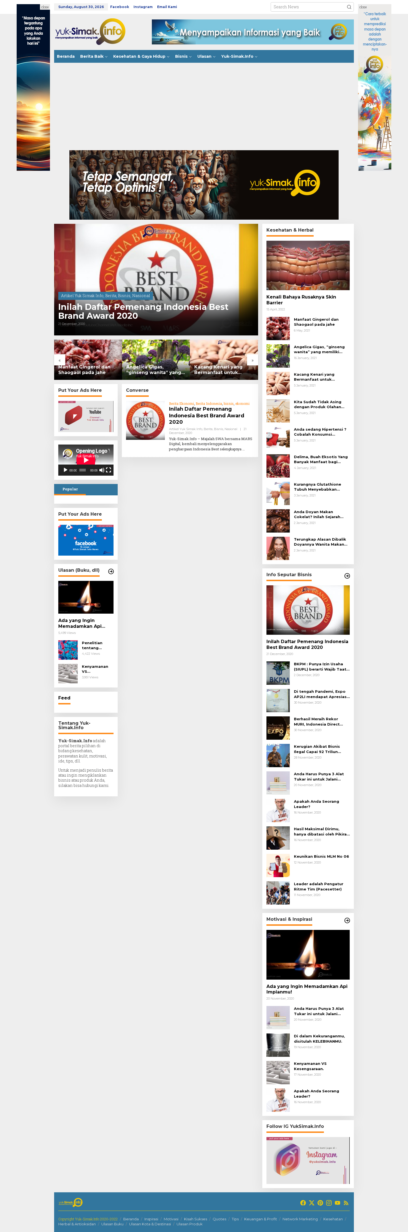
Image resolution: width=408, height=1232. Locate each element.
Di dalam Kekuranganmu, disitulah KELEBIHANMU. (319, 1038)
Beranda (131, 1219)
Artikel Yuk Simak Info (82, 295)
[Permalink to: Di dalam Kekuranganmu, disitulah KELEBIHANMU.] (278, 1044)
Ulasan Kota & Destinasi (150, 1224)
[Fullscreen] (108, 470)
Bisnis (124, 295)
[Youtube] (337, 1202)
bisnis (229, 403)
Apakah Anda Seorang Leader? (316, 804)
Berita (110, 295)
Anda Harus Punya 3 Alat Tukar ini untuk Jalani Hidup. (319, 776)
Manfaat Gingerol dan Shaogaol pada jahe (84, 369)
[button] (349, 7)
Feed (64, 698)
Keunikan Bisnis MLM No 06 (321, 856)
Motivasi (171, 1219)
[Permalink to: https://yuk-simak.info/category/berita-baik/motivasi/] (347, 920)
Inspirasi (151, 1219)
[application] (86, 460)
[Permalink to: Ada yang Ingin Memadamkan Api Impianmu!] (86, 597)
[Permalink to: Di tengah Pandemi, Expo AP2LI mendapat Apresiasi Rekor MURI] (278, 700)
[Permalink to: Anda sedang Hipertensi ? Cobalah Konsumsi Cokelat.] (278, 438)
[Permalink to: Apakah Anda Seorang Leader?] (278, 810)
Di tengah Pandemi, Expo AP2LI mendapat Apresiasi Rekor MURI (321, 694)
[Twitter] (311, 1202)
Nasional (141, 295)
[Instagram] (329, 1202)
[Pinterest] (320, 1202)
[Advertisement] (204, 108)
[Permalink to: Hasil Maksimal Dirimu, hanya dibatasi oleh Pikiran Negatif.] (278, 837)
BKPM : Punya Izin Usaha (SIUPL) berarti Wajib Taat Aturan (320, 666)
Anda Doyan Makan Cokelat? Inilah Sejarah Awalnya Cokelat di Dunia (320, 514)
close (45, 7)
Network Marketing (300, 1219)
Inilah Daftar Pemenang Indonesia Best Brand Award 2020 (143, 311)
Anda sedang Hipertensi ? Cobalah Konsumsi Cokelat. (320, 432)
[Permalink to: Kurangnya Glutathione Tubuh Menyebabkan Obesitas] (278, 493)
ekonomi (242, 403)
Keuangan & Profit (260, 1219)
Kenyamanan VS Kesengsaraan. (97, 669)
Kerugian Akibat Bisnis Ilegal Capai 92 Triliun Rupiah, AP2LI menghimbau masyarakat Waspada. (322, 749)
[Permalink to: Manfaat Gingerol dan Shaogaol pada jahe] (88, 360)
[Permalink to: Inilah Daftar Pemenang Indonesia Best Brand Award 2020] (156, 279)
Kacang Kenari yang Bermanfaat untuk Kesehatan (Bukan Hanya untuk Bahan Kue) (223, 370)
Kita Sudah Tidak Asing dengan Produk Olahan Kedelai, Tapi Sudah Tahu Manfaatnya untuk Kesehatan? (320, 404)
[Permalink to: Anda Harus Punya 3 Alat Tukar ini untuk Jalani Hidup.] (278, 782)
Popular (70, 488)
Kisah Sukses (195, 1219)
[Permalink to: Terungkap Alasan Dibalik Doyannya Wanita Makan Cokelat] (278, 548)
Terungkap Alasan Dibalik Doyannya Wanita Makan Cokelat (320, 542)
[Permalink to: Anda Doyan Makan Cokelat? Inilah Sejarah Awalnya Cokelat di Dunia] (278, 520)
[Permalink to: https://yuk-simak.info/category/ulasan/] (111, 571)
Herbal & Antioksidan (77, 1224)
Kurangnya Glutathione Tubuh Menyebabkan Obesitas (317, 487)
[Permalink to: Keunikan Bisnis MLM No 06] (278, 865)
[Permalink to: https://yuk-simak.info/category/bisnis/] (347, 576)
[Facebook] (303, 1202)
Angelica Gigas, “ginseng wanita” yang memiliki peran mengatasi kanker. (153, 370)
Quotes (219, 1219)
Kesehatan (333, 1219)
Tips (235, 1219)
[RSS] (346, 1202)
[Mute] (102, 470)
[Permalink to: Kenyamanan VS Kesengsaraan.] (68, 673)
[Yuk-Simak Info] (95, 31)
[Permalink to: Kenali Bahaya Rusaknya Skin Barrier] (308, 265)
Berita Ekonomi (181, 403)
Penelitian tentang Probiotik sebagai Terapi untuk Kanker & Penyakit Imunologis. (97, 645)
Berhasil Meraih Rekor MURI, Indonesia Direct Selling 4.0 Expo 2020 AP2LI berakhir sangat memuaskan (317, 721)
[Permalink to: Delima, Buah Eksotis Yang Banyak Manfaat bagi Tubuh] (278, 465)
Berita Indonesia (209, 403)
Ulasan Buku (112, 1224)
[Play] (65, 470)
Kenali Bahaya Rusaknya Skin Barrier (301, 299)
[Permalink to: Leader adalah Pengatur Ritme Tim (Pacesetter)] (278, 892)
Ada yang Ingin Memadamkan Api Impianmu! (80, 623)
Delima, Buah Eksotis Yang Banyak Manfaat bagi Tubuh (321, 459)
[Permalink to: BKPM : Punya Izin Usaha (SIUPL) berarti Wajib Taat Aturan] (278, 672)
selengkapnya (230, 449)
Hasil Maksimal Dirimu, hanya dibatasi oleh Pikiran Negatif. (321, 831)
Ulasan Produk (190, 1224)
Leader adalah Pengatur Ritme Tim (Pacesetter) (318, 886)
